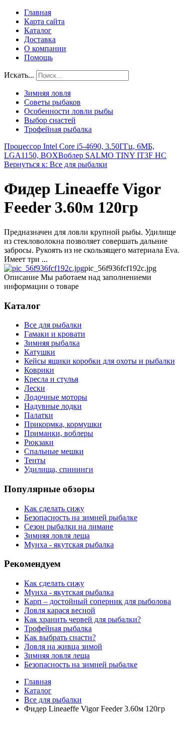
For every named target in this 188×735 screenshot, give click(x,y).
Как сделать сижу (54, 508)
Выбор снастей (50, 120)
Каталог (38, 30)
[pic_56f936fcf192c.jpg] (44, 268)
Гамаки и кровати (54, 334)
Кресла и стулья (51, 379)
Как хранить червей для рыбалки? (82, 619)
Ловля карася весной (59, 610)
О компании (45, 48)
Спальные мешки (54, 451)
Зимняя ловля (47, 93)
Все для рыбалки (53, 325)
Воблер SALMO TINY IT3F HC (112, 155)
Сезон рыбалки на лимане (68, 526)
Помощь (38, 57)
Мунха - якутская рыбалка (69, 544)
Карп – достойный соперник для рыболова (97, 601)
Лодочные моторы (55, 397)
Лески (34, 388)
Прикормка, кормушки (63, 424)
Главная (37, 12)
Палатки (38, 415)
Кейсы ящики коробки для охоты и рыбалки (99, 361)
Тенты (35, 460)
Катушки (39, 352)
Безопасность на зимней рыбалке (80, 517)
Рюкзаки (39, 442)
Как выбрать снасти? (60, 637)
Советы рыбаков (52, 102)
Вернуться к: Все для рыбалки (55, 164)
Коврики (39, 370)
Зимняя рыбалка (52, 343)
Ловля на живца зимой (63, 646)
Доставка (40, 39)
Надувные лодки (53, 406)
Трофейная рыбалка (58, 129)
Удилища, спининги (58, 469)
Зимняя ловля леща (57, 535)
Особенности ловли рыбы (68, 111)
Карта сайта (44, 21)
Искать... (19, 75)
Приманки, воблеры (58, 433)
